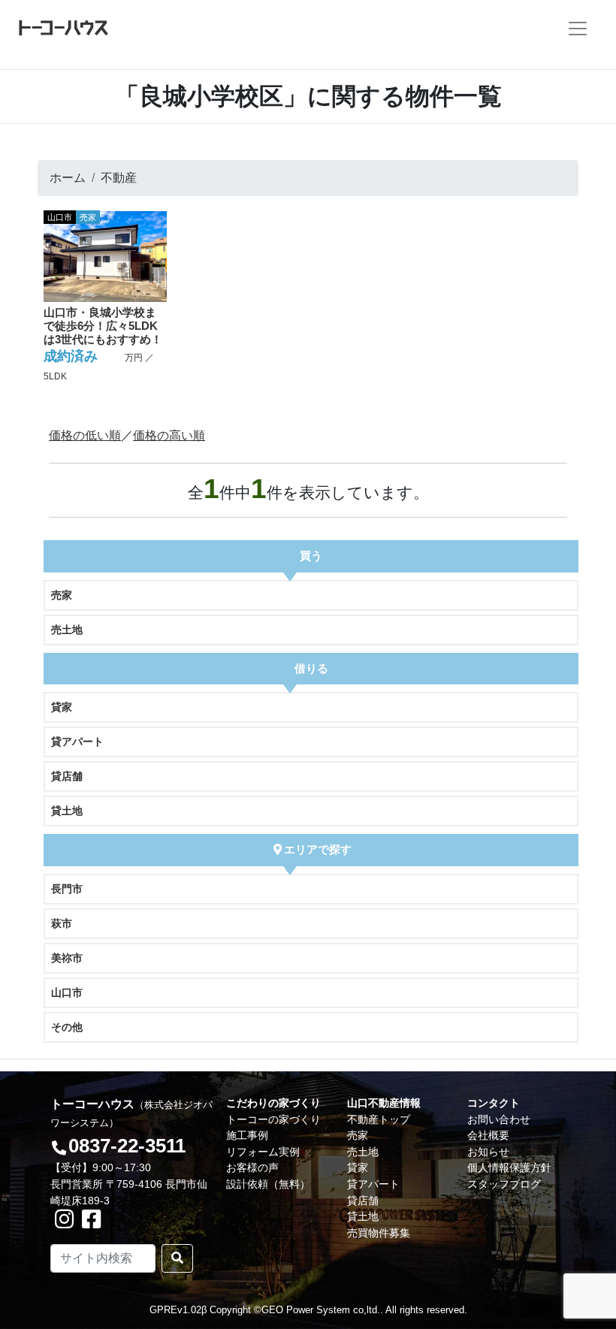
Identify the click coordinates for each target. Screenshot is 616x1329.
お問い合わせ (498, 1119)
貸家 (61, 707)
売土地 (67, 630)
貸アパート (77, 741)
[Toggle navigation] (577, 28)
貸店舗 (67, 776)
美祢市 (67, 958)
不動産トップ (378, 1119)
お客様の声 (252, 1167)
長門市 (67, 889)
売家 (61, 595)
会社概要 (488, 1135)
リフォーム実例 (263, 1152)
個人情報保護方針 (509, 1167)
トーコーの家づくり (273, 1119)
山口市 (67, 992)
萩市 (61, 923)
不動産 (119, 177)
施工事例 (247, 1135)
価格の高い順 (169, 435)
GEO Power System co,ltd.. (322, 1309)
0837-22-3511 (127, 1145)
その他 (67, 1027)
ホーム (68, 177)
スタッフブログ (504, 1184)
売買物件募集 (378, 1233)
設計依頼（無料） (268, 1184)
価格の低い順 (85, 435)
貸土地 (67, 811)
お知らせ (488, 1152)
